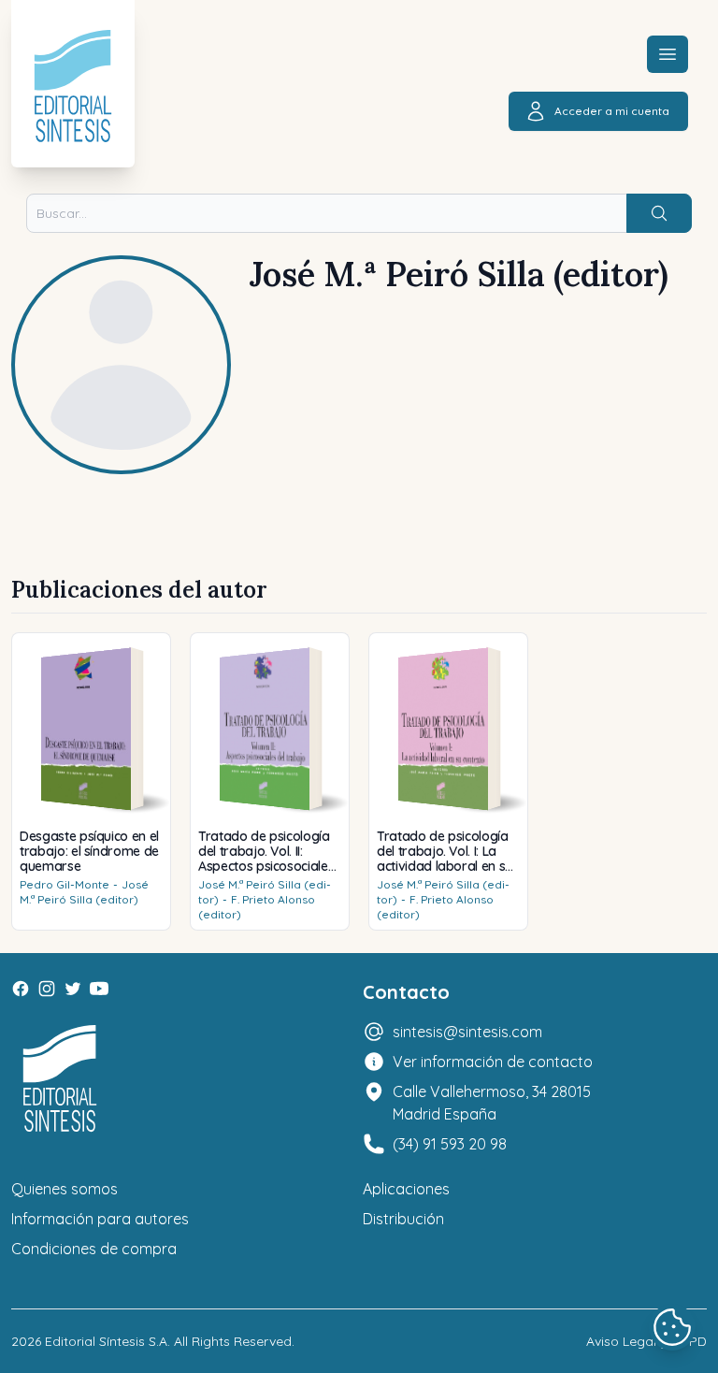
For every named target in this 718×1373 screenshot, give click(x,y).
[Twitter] (73, 988)
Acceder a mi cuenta (611, 111)
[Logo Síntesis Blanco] (59, 1079)
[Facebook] (20, 988)
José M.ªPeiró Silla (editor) (84, 891)
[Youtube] (99, 988)
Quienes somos (64, 1188)
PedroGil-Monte (64, 884)
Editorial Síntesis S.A (106, 1341)
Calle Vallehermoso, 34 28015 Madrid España (492, 1102)
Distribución (403, 1218)
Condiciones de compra (94, 1248)
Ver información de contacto (493, 1061)
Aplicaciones (406, 1188)
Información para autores (100, 1218)
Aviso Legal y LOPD (646, 1341)
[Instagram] (46, 988)
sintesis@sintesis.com (467, 1031)
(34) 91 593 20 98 (450, 1144)
